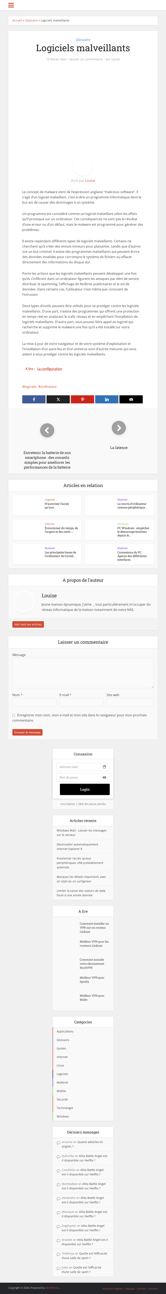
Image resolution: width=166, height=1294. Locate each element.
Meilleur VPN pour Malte (92, 998)
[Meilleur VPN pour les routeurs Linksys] (68, 946)
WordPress (52, 1288)
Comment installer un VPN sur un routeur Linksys (94, 928)
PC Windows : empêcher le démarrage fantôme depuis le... (133, 531)
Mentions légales (112, 1288)
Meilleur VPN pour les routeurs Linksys (94, 943)
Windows (123, 524)
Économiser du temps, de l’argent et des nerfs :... (61, 530)
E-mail (65, 695)
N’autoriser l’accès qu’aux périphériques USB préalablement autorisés (80, 862)
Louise (115, 59)
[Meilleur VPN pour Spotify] (68, 982)
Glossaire (31, 20)
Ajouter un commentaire (86, 59)
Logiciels (50, 499)
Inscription (68, 804)
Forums (153, 1288)
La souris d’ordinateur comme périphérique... (132, 505)
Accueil (17, 20)
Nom (17, 695)
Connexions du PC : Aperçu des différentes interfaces (132, 555)
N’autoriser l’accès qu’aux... (57, 505)
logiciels (30, 386)
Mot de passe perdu (92, 804)
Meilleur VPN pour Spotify (92, 980)
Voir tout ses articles (28, 624)
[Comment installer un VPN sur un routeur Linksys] (68, 928)
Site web (112, 695)
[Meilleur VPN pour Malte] (68, 1000)
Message (19, 655)
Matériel (122, 499)
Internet (50, 524)
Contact (141, 1288)
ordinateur (48, 386)
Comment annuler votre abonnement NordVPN (92, 964)
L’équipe (130, 1288)
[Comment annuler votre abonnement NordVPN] (68, 964)
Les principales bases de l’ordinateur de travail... (60, 554)
